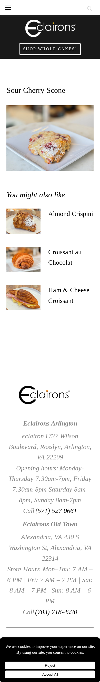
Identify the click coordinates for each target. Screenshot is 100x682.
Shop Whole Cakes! (50, 49)
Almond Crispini (70, 213)
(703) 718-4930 (56, 612)
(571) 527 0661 (56, 510)
